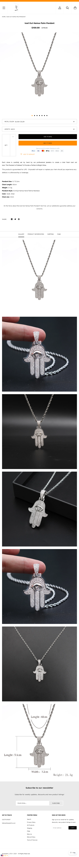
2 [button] (34, 115)
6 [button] (44, 115)
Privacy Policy (31, 822)
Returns (29, 834)
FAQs (28, 831)
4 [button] (39, 115)
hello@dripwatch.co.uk (8, 823)
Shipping (29, 828)
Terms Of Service (32, 840)
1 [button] (32, 115)
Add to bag (48, 136)
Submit (73, 827)
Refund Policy (31, 837)
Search (29, 819)
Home (3, 16)
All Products (30, 825)
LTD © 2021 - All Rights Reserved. (19, 853)
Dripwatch (5, 853)
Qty (6, 145)
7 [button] (46, 115)
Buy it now (48, 143)
